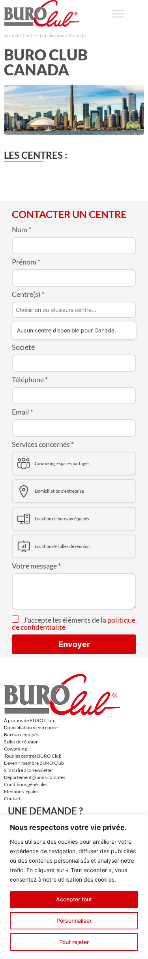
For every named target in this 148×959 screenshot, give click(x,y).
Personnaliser (74, 920)
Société (23, 347)
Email (22, 411)
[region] (74, 886)
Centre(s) (28, 294)
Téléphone (30, 379)
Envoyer (74, 644)
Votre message (36, 565)
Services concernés (43, 444)
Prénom (26, 261)
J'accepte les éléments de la (73, 623)
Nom (21, 229)
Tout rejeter (74, 941)
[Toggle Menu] (118, 13)
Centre (29, 35)
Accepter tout (74, 899)
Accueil (11, 35)
